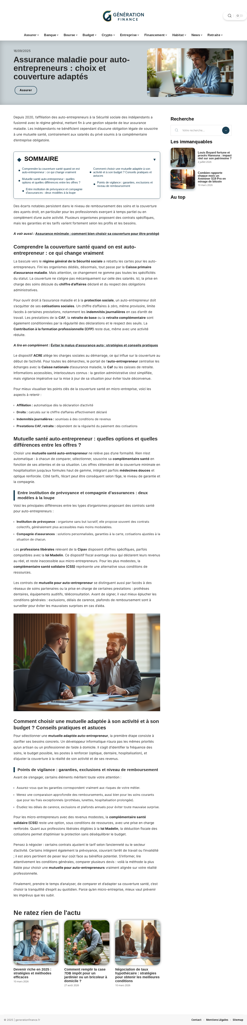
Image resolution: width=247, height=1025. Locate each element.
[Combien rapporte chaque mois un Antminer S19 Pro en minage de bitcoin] (183, 179)
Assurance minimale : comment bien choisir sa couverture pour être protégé (97, 234)
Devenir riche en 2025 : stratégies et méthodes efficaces (32, 973)
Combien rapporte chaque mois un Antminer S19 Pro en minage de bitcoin (212, 177)
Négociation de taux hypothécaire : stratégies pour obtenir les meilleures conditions (137, 975)
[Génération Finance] (123, 15)
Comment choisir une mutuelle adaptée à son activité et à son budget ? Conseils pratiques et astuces (122, 172)
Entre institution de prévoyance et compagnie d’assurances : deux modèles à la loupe (54, 191)
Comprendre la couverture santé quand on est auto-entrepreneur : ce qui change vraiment (51, 170)
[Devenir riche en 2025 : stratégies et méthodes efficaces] (36, 942)
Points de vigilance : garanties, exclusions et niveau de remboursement (125, 184)
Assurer (26, 90)
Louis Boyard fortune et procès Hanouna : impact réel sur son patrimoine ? (215, 155)
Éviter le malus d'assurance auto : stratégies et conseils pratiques (104, 345)
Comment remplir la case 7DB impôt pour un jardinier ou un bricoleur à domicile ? (85, 975)
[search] (229, 16)
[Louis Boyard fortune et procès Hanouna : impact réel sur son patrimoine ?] (183, 157)
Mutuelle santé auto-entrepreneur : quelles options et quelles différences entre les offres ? (51, 180)
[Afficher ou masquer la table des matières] (107, 159)
